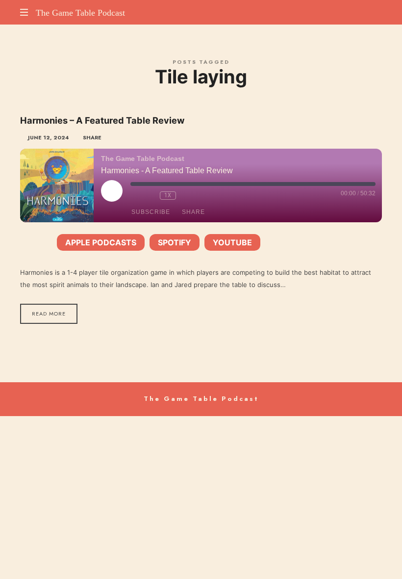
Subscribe (150, 212)
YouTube (232, 242)
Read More (49, 313)
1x (168, 195)
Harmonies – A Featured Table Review (102, 120)
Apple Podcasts (100, 242)
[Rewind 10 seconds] (150, 195)
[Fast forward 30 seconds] (186, 195)
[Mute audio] (135, 195)
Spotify (174, 242)
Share (193, 212)
